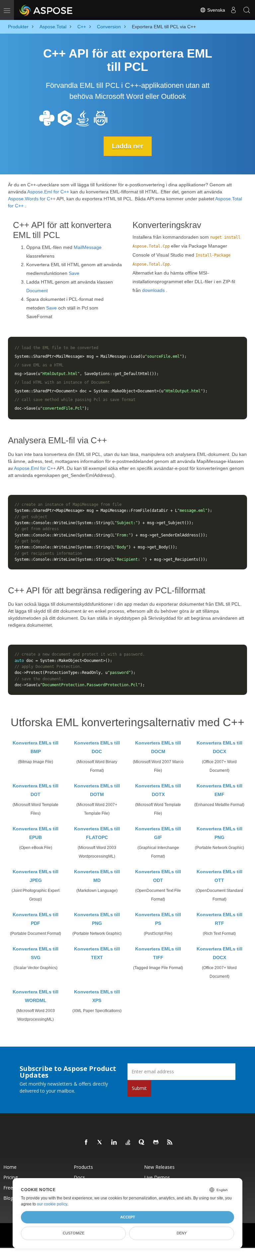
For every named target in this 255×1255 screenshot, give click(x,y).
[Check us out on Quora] (142, 1142)
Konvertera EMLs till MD (97, 876)
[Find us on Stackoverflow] (128, 1142)
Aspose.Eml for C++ (48, 191)
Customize (73, 1233)
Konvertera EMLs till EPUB (35, 833)
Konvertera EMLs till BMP (35, 747)
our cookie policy (52, 1204)
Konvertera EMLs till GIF (158, 833)
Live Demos (157, 1177)
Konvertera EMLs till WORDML (35, 996)
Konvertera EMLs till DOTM (97, 790)
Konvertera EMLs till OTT (219, 876)
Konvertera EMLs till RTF (219, 919)
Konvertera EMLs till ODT (158, 876)
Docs (79, 1177)
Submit (139, 1088)
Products (83, 1167)
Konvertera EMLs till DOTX (158, 790)
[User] (233, 10)
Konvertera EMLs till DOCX (219, 747)
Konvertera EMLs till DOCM (158, 747)
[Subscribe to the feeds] (170, 1142)
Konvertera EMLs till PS (158, 919)
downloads (153, 290)
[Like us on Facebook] (86, 1142)
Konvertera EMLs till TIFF (158, 953)
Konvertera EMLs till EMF (219, 790)
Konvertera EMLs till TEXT (97, 953)
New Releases (159, 1167)
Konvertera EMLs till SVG (35, 953)
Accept (127, 1217)
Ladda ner (127, 146)
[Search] (246, 10)
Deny (182, 1233)
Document (37, 290)
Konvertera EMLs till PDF (35, 919)
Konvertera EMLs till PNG (219, 833)
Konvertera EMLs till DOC (97, 747)
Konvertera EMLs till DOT (35, 790)
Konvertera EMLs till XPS (97, 996)
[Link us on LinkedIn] (114, 1142)
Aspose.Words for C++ (31, 198)
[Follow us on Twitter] (100, 1142)
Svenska (215, 10)
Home (10, 1167)
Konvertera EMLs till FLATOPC (97, 833)
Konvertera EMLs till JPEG (35, 876)
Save (74, 273)
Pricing (10, 1177)
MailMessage (88, 247)
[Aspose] (46, 10)
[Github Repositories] (156, 1142)
